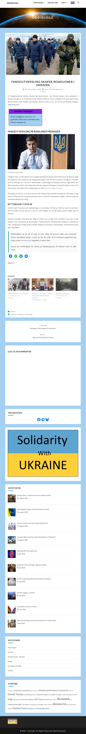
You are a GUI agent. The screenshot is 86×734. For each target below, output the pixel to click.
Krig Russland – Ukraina (16, 657)
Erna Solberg (27, 695)
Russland (63, 699)
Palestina (46, 699)
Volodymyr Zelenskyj (24, 314)
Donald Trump (15, 694)
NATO (37, 699)
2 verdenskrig (11, 690)
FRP (42, 695)
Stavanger (25, 704)
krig (10, 699)
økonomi (45, 708)
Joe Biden (58, 695)
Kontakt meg (53, 3)
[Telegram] (43, 419)
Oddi (46, 89)
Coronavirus (63, 690)
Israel (53, 694)
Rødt (70, 699)
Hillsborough (26, 240)
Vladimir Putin (20, 708)
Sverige (40, 704)
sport (20, 704)
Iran (49, 695)
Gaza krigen (12, 647)
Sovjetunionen (13, 704)
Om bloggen (38, 3)
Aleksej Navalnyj (34, 690)
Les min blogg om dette (53, 188)
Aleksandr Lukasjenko (22, 690)
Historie (11, 652)
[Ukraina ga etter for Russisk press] (19, 284)
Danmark (71, 690)
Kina (73, 694)
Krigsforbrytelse (16, 699)
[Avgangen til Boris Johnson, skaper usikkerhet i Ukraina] (42, 284)
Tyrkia (45, 704)
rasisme (55, 699)
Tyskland (49, 704)
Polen (51, 699)
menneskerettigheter (27, 699)
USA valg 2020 (70, 704)
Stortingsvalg (33, 704)
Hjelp (63, 3)
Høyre (46, 695)
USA (64, 704)
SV (37, 704)
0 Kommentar (58, 89)
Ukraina (13, 314)
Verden (12, 311)
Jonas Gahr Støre (67, 695)
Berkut (52, 102)
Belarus (55, 690)
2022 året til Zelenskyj (62, 293)
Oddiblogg (12, 3)
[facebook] (39, 419)
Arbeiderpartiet (45, 690)
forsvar (34, 694)
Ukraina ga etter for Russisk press (18, 293)
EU (32, 695)
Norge (10, 661)
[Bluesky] (47, 419)
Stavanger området (15, 666)
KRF (76, 694)
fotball (39, 695)
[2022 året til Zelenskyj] (67, 284)
